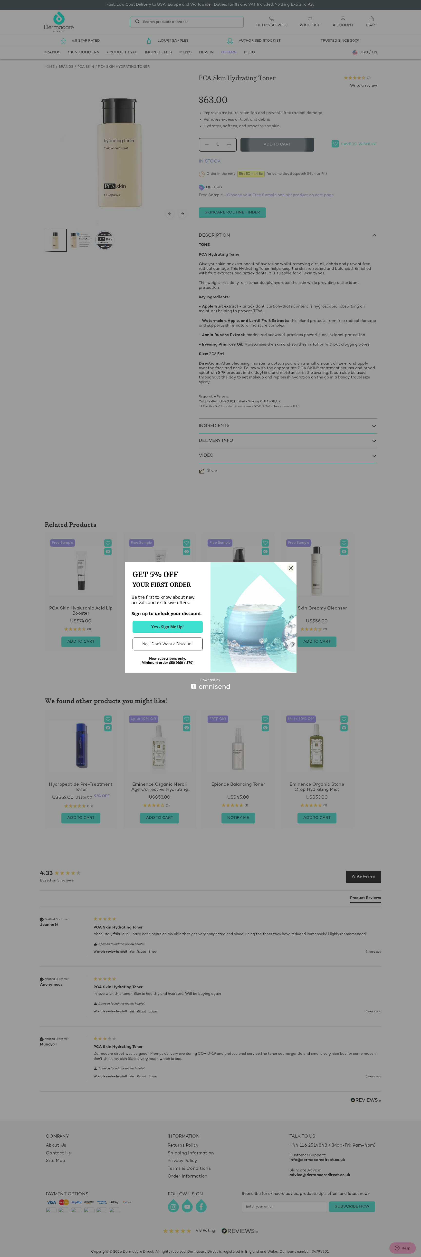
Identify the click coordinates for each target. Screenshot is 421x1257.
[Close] (291, 568)
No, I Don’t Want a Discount (167, 644)
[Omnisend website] (211, 684)
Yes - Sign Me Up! (167, 626)
